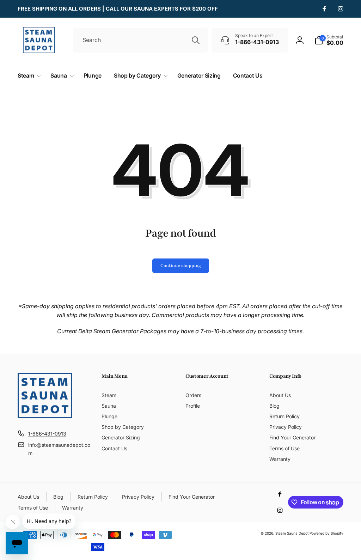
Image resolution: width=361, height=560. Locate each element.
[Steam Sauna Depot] (45, 416)
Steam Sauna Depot (291, 533)
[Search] (196, 40)
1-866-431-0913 (47, 434)
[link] (118, 9)
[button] (328, 40)
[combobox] (140, 40)
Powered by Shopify (326, 533)
